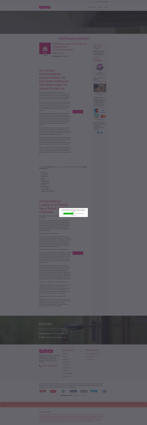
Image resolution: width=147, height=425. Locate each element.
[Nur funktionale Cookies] (145, 212)
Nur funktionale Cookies (79, 213)
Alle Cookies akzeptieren (68, 213)
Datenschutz (73, 215)
